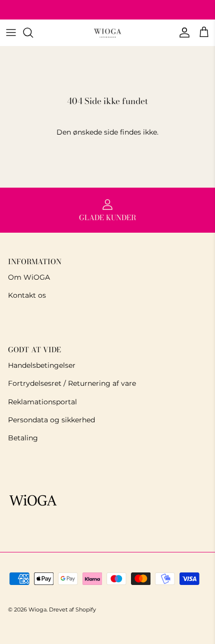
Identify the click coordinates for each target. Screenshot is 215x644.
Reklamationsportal (42, 401)
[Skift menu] (11, 33)
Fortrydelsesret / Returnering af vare (72, 383)
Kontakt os (27, 295)
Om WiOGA (29, 277)
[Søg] (33, 33)
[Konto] (182, 33)
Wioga (37, 609)
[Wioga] (107, 33)
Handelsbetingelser (42, 365)
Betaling (23, 437)
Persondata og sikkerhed (51, 419)
